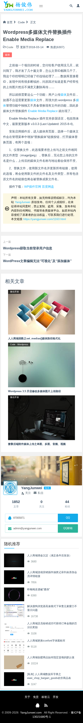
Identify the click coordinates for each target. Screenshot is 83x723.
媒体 (7, 54)
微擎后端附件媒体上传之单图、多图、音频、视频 (37, 444)
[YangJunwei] (18, 6)
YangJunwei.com (31, 712)
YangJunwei (22, 202)
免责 (36, 697)
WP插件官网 (32, 186)
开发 (55, 697)
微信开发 (14, 291)
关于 (27, 697)
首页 (9, 22)
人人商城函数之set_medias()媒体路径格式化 (34, 338)
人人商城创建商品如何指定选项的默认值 (50, 657)
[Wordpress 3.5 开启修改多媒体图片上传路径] (41, 364)
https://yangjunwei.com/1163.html (44, 219)
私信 (40, 492)
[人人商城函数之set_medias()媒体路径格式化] (41, 311)
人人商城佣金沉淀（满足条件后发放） (49, 555)
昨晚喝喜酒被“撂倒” (38, 589)
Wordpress (22, 344)
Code (21, 22)
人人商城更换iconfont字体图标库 (46, 640)
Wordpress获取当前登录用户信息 (27, 248)
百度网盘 (48, 186)
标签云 (46, 697)
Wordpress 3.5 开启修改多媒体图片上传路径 (34, 391)
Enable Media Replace (43, 111)
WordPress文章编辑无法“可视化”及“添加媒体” (37, 261)
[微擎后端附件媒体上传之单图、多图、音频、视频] (41, 417)
